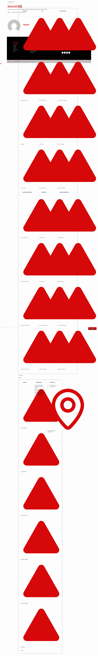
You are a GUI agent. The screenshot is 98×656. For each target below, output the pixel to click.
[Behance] (48, 439)
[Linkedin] (52, 436)
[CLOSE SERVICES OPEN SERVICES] (22, 7)
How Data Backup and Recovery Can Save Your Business (39, 386)
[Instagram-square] (56, 436)
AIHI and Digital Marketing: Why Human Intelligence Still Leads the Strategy (40, 393)
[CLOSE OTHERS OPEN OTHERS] (19, 379)
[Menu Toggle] (19, 2)
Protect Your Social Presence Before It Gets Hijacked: (40, 390)
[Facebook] (48, 436)
